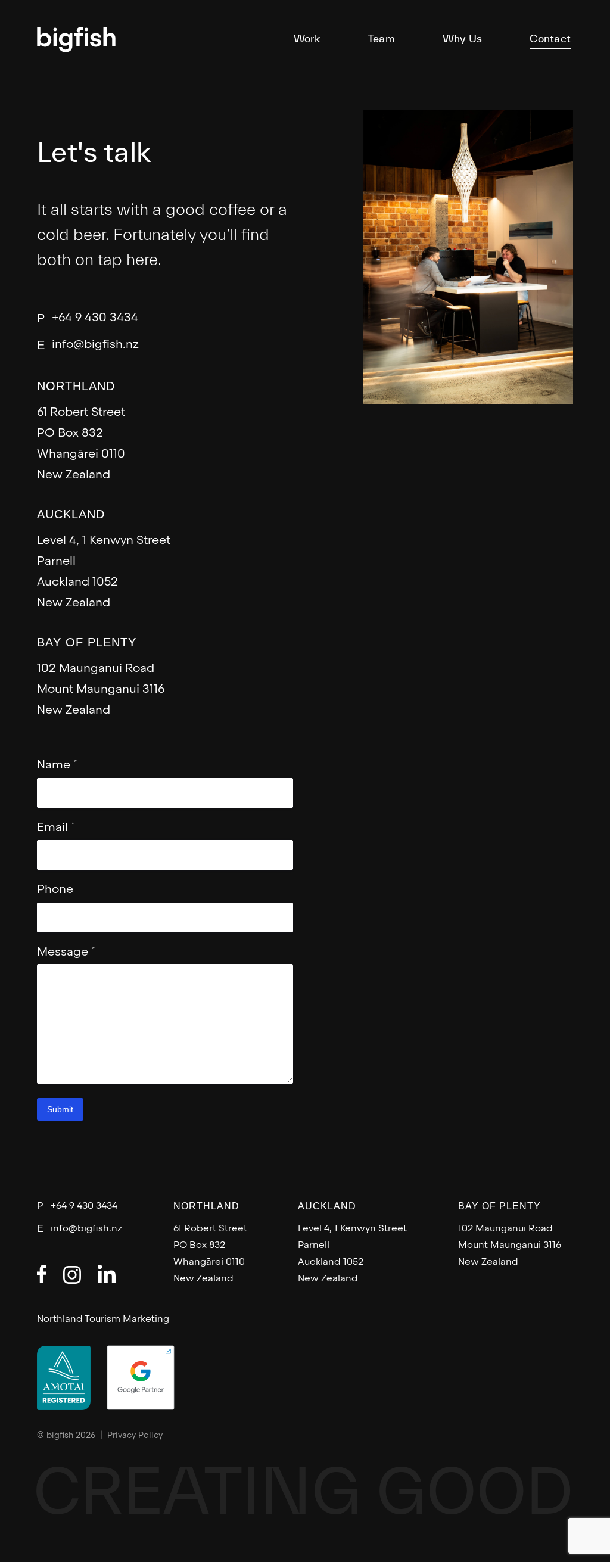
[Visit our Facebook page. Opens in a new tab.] (41, 1274)
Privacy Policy (135, 1436)
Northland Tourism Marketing (103, 1319)
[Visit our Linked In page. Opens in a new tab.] (107, 1274)
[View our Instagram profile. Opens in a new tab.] (72, 1275)
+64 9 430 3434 (95, 318)
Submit (60, 1109)
